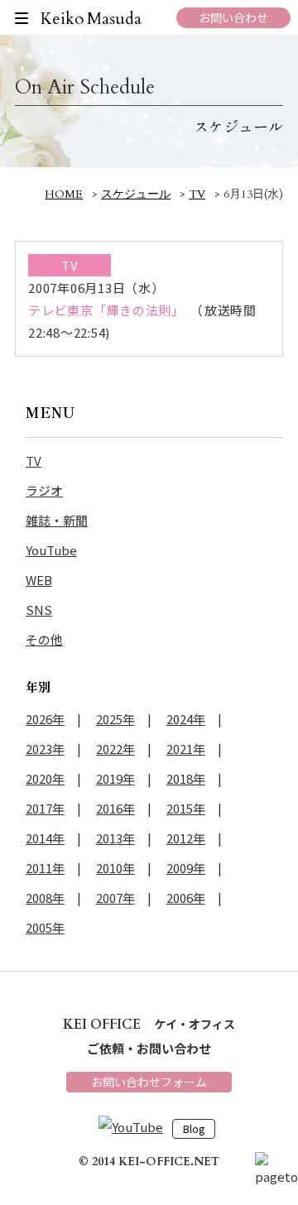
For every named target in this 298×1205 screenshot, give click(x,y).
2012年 (185, 838)
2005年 (45, 927)
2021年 (185, 748)
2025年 (115, 718)
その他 (44, 639)
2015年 (185, 808)
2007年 (115, 897)
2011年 (45, 867)
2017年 (45, 808)
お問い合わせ (233, 17)
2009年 (185, 867)
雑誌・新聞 (57, 520)
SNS (39, 609)
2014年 (45, 838)
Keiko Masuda (91, 18)
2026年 (45, 718)
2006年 (185, 897)
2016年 (115, 808)
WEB (39, 579)
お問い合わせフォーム (149, 1081)
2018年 (185, 778)
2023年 (45, 748)
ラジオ (44, 490)
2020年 (45, 778)
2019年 (115, 778)
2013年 (115, 838)
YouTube (51, 550)
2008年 (45, 897)
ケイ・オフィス (149, 1023)
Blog (193, 1129)
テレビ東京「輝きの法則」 (106, 310)
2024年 (185, 718)
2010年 (115, 867)
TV (33, 460)
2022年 (115, 748)
